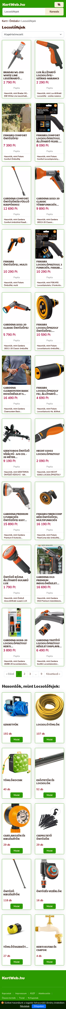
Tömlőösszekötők (16, 947)
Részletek (24, 1006)
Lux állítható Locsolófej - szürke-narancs (47, 75)
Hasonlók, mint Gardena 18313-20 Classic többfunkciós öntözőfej (47, 222)
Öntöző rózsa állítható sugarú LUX (15, 580)
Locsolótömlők (48, 724)
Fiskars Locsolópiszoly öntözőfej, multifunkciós (47, 329)
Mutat (17, 739)
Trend (22, 998)
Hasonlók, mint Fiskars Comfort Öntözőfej (14, 157)
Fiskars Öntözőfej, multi (15, 263)
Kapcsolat (6, 993)
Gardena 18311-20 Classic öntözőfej (16, 326)
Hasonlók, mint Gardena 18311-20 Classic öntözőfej (16, 347)
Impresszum (21, 993)
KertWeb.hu (13, 4)
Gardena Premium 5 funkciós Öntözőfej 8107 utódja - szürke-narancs (15, 520)
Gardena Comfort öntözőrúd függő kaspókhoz (16, 201)
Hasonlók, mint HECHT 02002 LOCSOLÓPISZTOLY (49, 473)
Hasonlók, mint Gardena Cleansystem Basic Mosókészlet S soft (14, 411)
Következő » (53, 674)
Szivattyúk (10, 724)
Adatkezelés (44, 993)
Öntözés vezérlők (49, 891)
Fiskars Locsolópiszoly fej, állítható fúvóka (47, 392)
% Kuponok (33, 998)
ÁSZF (32, 993)
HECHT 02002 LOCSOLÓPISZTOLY (48, 452)
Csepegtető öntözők (44, 837)
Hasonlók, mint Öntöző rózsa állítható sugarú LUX (15, 599)
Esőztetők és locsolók (45, 781)
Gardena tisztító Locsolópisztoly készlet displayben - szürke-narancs (49, 644)
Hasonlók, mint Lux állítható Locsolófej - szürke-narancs (49, 94)
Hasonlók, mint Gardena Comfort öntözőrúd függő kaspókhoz (15, 222)
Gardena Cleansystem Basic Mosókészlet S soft (16, 392)
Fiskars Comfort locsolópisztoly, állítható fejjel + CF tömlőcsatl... (48, 139)
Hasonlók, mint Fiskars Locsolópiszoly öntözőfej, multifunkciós (48, 348)
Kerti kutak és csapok (46, 948)
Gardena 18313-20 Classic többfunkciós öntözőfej (48, 203)
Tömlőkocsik (12, 780)
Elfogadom (39, 1006)
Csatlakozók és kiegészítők (14, 837)
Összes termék (9, 998)
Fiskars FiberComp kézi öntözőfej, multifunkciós (49, 517)
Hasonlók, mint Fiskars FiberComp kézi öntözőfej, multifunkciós (48, 538)
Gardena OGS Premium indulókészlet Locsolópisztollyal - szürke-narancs (50, 583)
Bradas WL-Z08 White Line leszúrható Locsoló (13, 76)
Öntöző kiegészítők (11, 892)
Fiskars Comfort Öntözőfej (15, 136)
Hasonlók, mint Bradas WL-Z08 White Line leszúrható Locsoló (16, 96)
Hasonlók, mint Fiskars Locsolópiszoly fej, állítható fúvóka (49, 411)
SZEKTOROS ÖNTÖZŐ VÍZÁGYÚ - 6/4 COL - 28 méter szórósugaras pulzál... (16, 457)
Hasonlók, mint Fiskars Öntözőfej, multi (14, 284)
